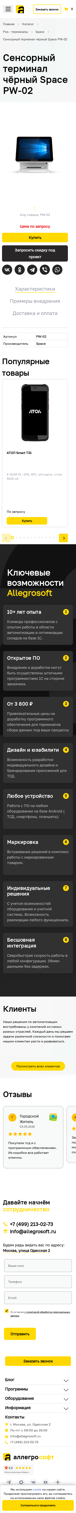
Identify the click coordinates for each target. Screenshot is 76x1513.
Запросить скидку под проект (35, 253)
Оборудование (19, 1398)
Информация (18, 1407)
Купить (35, 237)
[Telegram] (32, 270)
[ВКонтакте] (7, 270)
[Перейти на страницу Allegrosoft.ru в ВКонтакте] (33, 1482)
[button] (6, 538)
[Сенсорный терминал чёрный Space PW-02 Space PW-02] (35, 154)
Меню (8, 9)
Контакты (14, 1416)
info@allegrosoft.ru (33, 1231)
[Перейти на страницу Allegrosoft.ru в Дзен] (58, 1482)
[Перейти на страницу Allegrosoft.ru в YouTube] (46, 1482)
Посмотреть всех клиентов (38, 1066)
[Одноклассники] (20, 270)
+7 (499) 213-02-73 (31, 1224)
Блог (9, 1379)
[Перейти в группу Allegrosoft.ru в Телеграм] (9, 1482)
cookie (37, 1489)
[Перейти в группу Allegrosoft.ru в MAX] (21, 1482)
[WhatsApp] (57, 270)
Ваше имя (16, 1266)
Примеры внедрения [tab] (35, 301)
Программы (16, 1388)
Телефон (15, 1282)
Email (12, 1298)
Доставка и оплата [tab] (35, 313)
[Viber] (45, 270)
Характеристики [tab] (35, 289)
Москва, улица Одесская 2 (26, 1250)
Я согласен (40, 1313)
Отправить (20, 1334)
